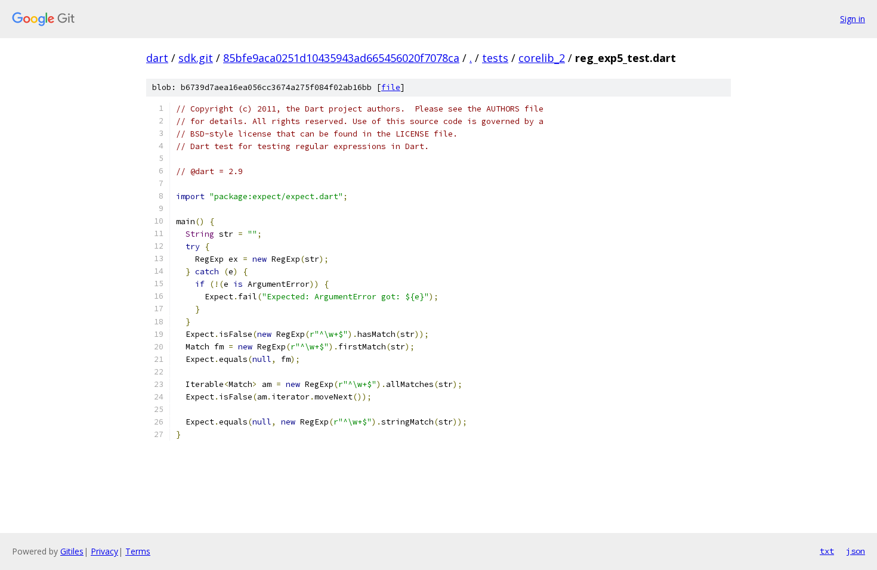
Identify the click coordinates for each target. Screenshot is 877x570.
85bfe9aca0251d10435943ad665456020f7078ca (341, 58)
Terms (137, 551)
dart (157, 58)
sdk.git (195, 58)
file (390, 87)
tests (495, 58)
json (855, 551)
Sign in (852, 18)
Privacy (104, 551)
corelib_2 (541, 58)
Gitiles (72, 551)
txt (827, 551)
